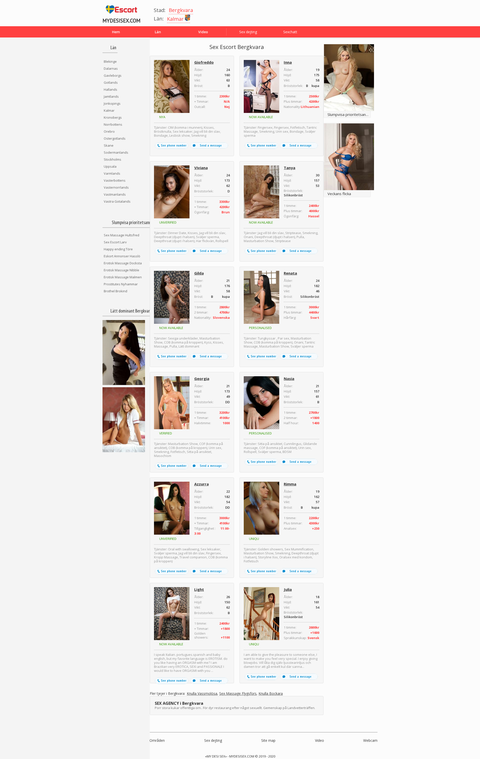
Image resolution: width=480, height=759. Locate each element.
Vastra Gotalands (117, 201)
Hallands (110, 89)
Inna (288, 62)
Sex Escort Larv (115, 242)
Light (199, 589)
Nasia (289, 378)
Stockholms (112, 159)
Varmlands (112, 173)
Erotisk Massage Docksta (123, 263)
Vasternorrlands (116, 187)
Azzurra (201, 484)
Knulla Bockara (270, 694)
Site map (268, 740)
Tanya (289, 167)
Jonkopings (112, 103)
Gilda (199, 273)
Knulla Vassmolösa (202, 694)
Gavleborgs (113, 75)
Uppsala (110, 166)
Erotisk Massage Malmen (123, 277)
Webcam (370, 740)
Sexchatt (290, 31)
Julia (288, 589)
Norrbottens (113, 124)
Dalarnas (111, 68)
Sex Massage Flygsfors (237, 694)
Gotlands (111, 82)
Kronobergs (113, 117)
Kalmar (109, 110)
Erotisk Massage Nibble (121, 270)
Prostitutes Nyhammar (121, 284)
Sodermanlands (116, 152)
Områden (157, 740)
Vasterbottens (115, 180)
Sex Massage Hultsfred (121, 235)
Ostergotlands (115, 138)
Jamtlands (111, 96)
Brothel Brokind (115, 291)
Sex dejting (248, 31)
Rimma (290, 484)
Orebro (109, 131)
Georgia (201, 378)
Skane (109, 145)
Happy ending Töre (118, 249)
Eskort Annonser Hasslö (122, 256)
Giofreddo (204, 62)
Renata (290, 273)
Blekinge (110, 61)
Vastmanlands (115, 194)
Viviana (201, 167)
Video (319, 740)
